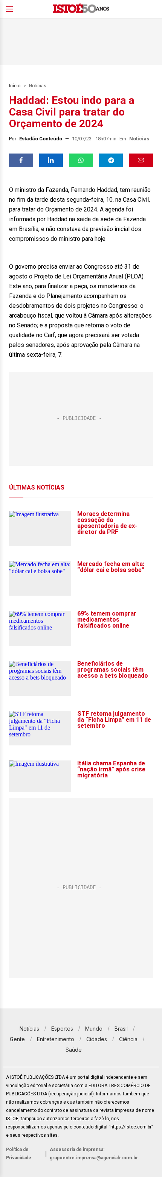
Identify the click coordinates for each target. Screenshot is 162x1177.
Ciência (128, 1039)
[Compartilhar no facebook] (21, 160)
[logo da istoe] (81, 9)
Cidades (96, 1039)
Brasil (121, 1028)
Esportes (62, 1028)
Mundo (93, 1028)
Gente (17, 1039)
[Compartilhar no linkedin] (51, 160)
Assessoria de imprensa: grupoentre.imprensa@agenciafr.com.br (94, 1153)
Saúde (74, 1049)
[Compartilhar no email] (141, 160)
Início (14, 85)
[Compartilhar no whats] (81, 160)
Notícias (37, 85)
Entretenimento (55, 1039)
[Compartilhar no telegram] (111, 160)
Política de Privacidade (18, 1153)
